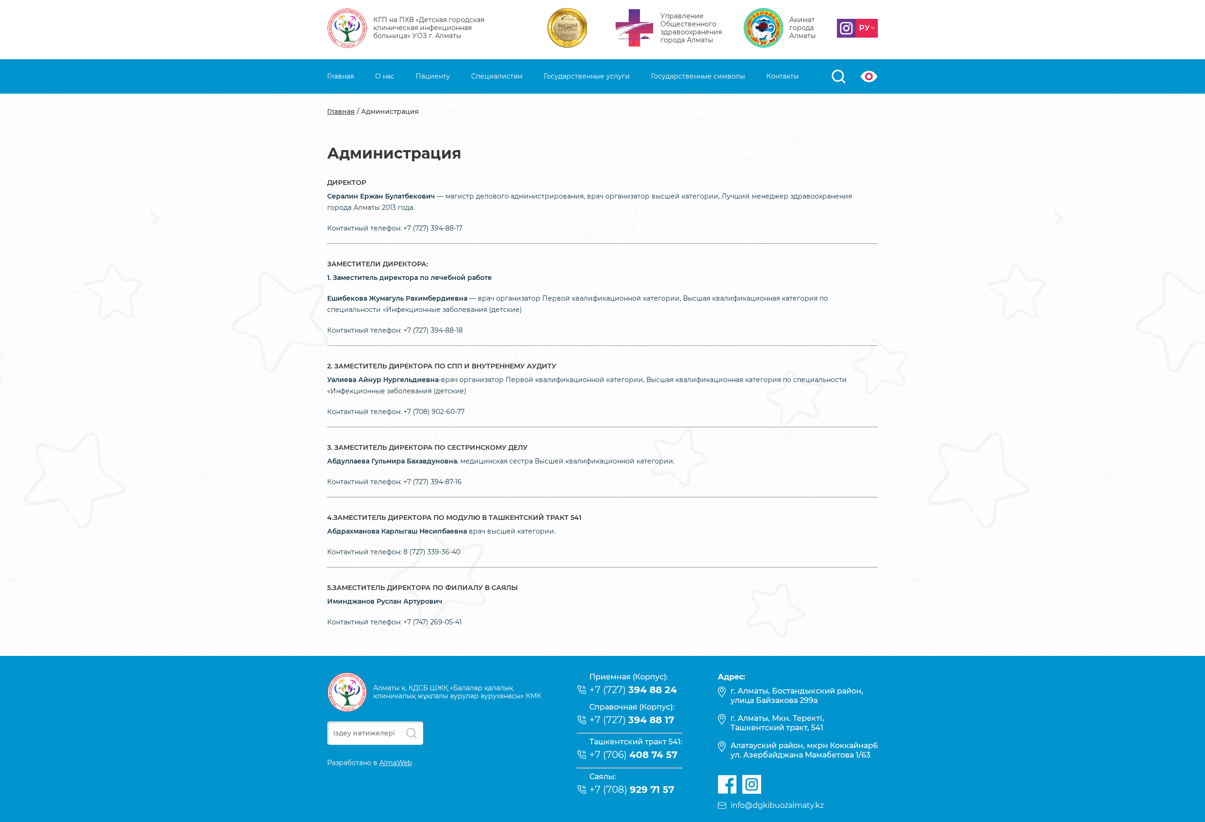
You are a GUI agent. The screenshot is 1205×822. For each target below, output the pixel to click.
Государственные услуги (587, 76)
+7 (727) (633, 689)
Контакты (782, 76)
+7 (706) (633, 754)
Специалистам (496, 76)
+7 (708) (631, 789)
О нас (384, 76)
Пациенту (433, 76)
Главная (340, 76)
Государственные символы (698, 76)
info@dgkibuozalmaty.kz (777, 805)
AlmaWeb (395, 762)
